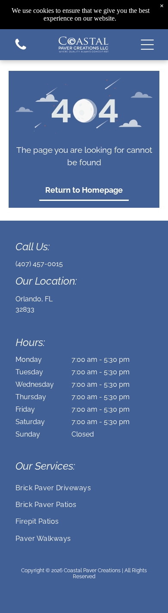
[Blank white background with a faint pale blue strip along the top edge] (21, 49)
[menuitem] (84, 487)
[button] (147, 44)
